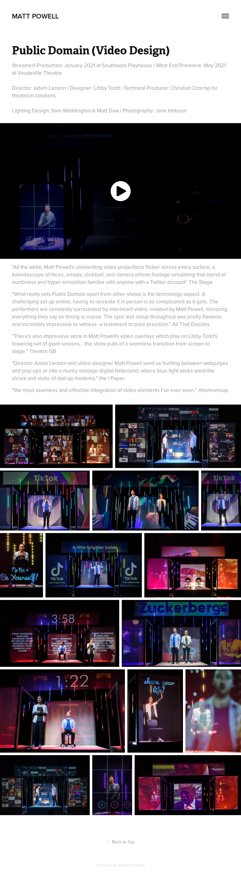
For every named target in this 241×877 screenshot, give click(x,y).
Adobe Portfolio (131, 865)
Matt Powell (35, 16)
